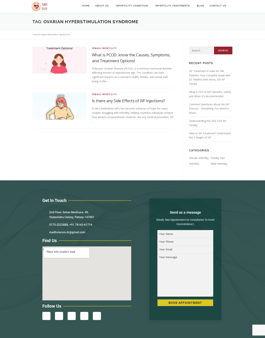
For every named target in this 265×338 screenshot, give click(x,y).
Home (86, 5)
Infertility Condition (132, 5)
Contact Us (217, 5)
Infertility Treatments (172, 5)
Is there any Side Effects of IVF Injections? (128, 100)
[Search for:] (201, 50)
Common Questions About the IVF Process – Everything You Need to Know (209, 109)
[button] (102, 6)
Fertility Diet (218, 158)
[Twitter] (72, 316)
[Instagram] (59, 316)
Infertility (194, 163)
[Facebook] (46, 316)
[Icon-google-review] (97, 316)
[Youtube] (84, 316)
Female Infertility (104, 48)
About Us (102, 5)
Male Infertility (219, 163)
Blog (200, 5)
